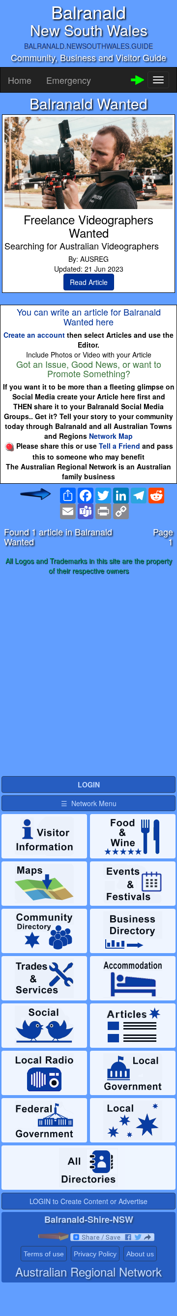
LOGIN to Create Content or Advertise (89, 1201)
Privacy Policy (95, 1254)
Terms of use (44, 1254)
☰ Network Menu (89, 803)
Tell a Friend (119, 446)
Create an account (34, 335)
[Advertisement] (88, 676)
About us (140, 1254)
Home (19, 79)
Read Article (89, 282)
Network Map (111, 436)
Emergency (68, 79)
